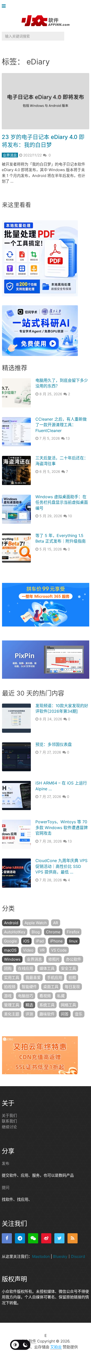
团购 (8, 968)
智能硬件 (29, 986)
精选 (29, 1005)
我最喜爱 (33, 977)
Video (28, 950)
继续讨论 (9, 1126)
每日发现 (72, 986)
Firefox (73, 931)
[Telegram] (20, 1238)
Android (11, 922)
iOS (26, 941)
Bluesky (60, 1256)
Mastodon (41, 1256)
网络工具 (68, 1005)
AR (55, 922)
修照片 (54, 959)
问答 (65, 1014)
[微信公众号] (33, 1238)
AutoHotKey (14, 931)
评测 (29, 1014)
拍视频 (9, 986)
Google (10, 941)
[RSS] (72, 1238)
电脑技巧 (25, 995)
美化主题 (11, 1014)
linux (73, 941)
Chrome (53, 931)
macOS (10, 950)
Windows (12, 959)
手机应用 (54, 977)
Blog (36, 931)
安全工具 (68, 968)
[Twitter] (59, 1238)
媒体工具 (47, 968)
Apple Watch (36, 922)
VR (42, 950)
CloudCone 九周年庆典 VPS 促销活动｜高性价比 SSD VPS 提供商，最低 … (61, 866)
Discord (78, 1256)
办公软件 (73, 959)
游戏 (8, 995)
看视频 (45, 995)
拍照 (72, 977)
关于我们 (9, 1115)
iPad (40, 941)
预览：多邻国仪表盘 (53, 744)
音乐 (78, 1014)
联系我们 (9, 1121)
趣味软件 (47, 1014)
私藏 (61, 995)
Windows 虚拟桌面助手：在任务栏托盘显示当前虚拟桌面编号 (61, 502)
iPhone (56, 941)
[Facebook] (7, 1238)
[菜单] (5, 6)
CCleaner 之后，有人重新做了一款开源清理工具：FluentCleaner (61, 425)
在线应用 (25, 968)
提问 (5, 1187)
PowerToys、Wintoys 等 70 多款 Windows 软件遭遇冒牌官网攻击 (61, 827)
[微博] (46, 1238)
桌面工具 (50, 986)
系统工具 (47, 1005)
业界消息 (10, 155)
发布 (5, 1163)
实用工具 (11, 977)
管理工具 (11, 1005)
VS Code (59, 950)
